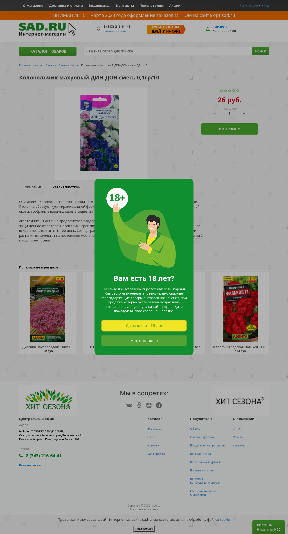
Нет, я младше (144, 340)
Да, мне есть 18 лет (144, 325)
